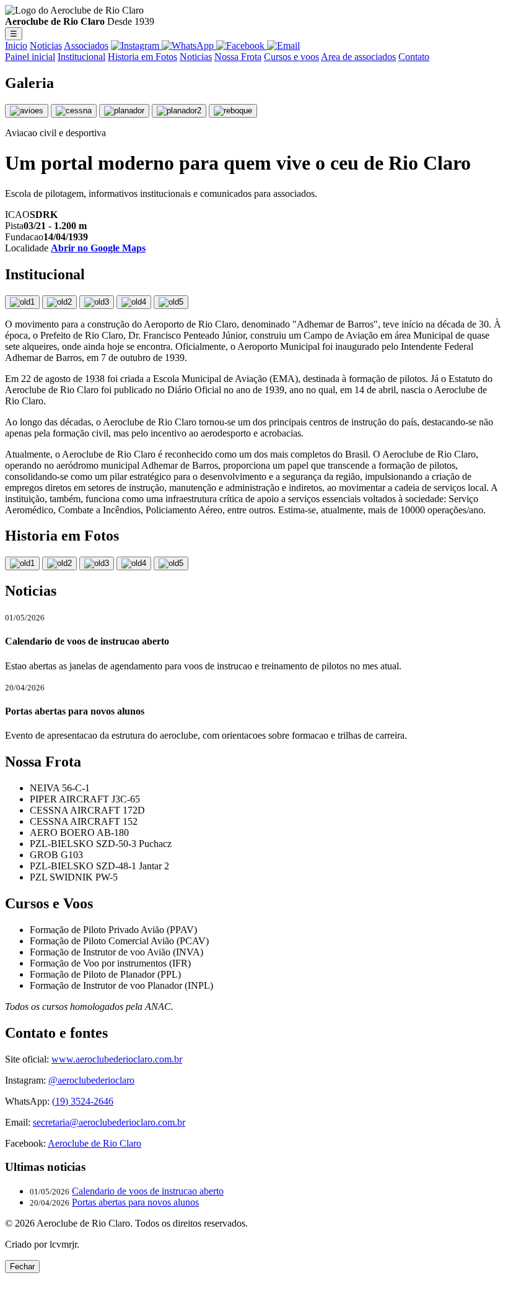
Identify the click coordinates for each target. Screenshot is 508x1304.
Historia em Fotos (142, 56)
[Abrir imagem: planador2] (179, 111)
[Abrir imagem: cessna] (74, 111)
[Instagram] (136, 45)
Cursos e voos (291, 56)
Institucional (81, 56)
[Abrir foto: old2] (59, 563)
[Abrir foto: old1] (22, 563)
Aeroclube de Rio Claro (94, 1143)
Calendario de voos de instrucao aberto (148, 1191)
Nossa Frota (237, 56)
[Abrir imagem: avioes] (26, 111)
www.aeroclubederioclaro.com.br (116, 1059)
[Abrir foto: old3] (96, 563)
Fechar (22, 1266)
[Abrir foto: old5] (171, 563)
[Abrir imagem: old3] (96, 302)
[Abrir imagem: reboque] (233, 111)
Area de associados (358, 56)
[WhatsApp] (189, 45)
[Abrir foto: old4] (133, 563)
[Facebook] (241, 45)
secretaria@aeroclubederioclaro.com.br (109, 1122)
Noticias (46, 45)
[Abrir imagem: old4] (133, 302)
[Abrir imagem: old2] (59, 302)
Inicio (16, 45)
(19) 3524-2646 (82, 1101)
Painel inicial (30, 56)
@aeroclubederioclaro (91, 1080)
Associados (86, 45)
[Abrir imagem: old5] (171, 302)
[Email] (283, 45)
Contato (413, 56)
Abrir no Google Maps (98, 248)
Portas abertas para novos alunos (135, 1202)
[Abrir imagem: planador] (124, 111)
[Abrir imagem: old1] (22, 302)
